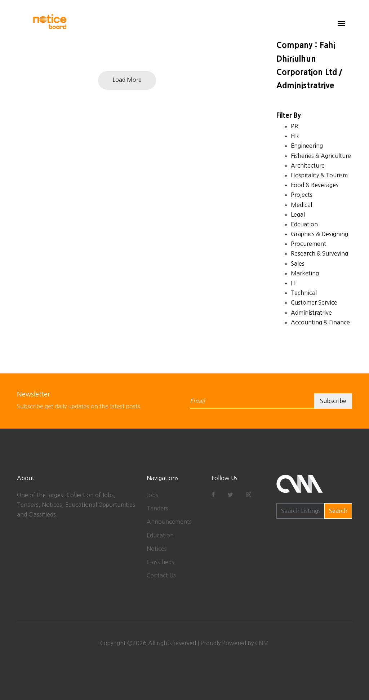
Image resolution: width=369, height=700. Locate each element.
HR (295, 136)
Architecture (308, 165)
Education (160, 535)
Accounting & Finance (320, 322)
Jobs (152, 495)
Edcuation (304, 224)
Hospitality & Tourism (319, 175)
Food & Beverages (314, 185)
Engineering (307, 146)
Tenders (157, 508)
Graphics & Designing (319, 234)
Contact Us (161, 575)
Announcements (169, 521)
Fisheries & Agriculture (321, 156)
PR (294, 126)
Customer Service (314, 302)
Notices (157, 548)
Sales (297, 263)
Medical (301, 205)
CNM (262, 643)
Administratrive (311, 312)
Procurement (308, 244)
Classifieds (160, 562)
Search (338, 511)
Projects (301, 195)
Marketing (305, 273)
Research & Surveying (319, 253)
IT (293, 283)
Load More (127, 80)
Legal (298, 214)
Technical (304, 293)
